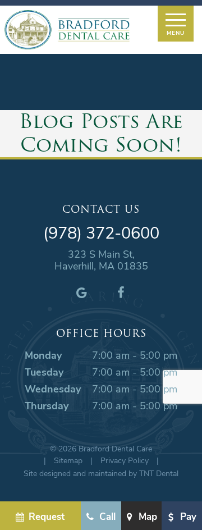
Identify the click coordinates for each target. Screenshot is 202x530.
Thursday (46, 405)
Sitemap (68, 460)
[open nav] (175, 23)
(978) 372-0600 (101, 233)
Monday (43, 355)
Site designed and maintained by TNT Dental (101, 473)
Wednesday (53, 388)
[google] (81, 292)
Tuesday (44, 371)
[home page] (67, 30)
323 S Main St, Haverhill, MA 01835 (101, 260)
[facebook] (120, 292)
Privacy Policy (124, 460)
